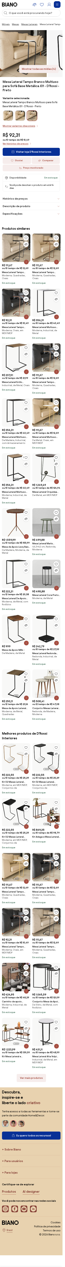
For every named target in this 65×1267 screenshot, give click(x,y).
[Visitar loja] (23, 53)
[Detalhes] (26, 262)
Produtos (9, 1191)
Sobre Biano (12, 1149)
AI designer (31, 1191)
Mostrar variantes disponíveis (19, 126)
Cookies (55, 1222)
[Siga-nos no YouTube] (24, 1209)
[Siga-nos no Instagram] (5, 1209)
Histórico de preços (15, 198)
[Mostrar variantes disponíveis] (32, 115)
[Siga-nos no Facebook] (14, 1209)
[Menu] (57, 4)
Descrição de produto (16, 206)
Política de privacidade (47, 1226)
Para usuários (13, 1161)
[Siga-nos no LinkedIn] (33, 1209)
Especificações (12, 213)
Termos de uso (51, 1230)
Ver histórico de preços (15, 143)
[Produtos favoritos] (41, 4)
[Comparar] (26, 244)
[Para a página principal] (9, 4)
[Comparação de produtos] (34, 4)
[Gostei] (26, 238)
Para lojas (11, 1172)
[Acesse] (49, 4)
